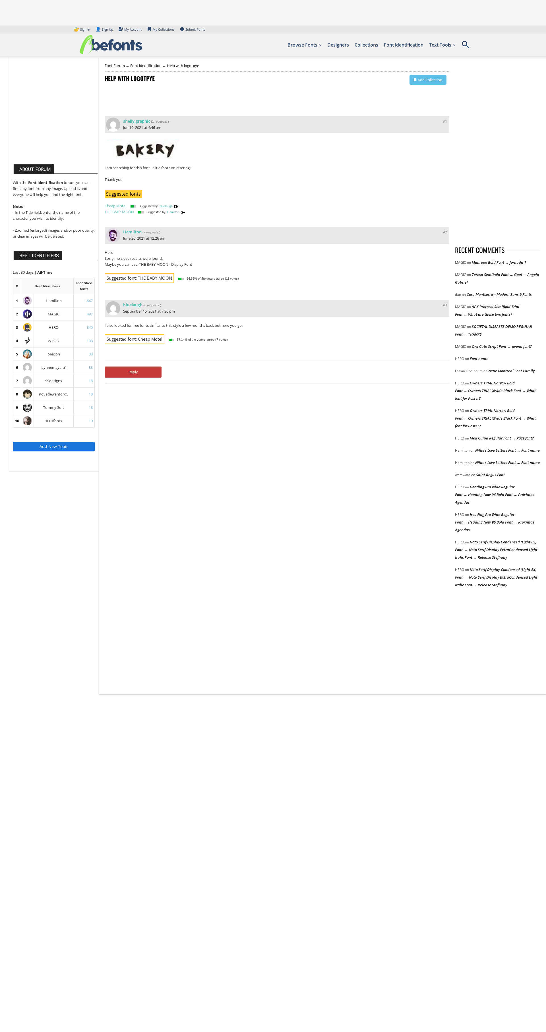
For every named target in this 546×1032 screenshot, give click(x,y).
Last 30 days (23, 272)
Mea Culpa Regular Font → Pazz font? (502, 438)
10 (17, 420)
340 (90, 327)
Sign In (82, 29)
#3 (445, 304)
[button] (465, 46)
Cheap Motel (115, 205)
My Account (133, 29)
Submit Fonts (195, 29)
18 (91, 380)
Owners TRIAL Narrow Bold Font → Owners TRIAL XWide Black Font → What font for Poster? (495, 390)
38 (91, 354)
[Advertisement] (55, 115)
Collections (366, 45)
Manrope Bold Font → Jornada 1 (499, 262)
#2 (445, 232)
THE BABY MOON (119, 211)
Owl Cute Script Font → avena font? (502, 346)
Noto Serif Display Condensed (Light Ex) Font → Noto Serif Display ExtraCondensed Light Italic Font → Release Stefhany (496, 549)
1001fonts (53, 420)
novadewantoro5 (53, 394)
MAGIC (53, 314)
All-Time (45, 272)
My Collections (163, 29)
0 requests (151, 305)
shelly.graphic (136, 121)
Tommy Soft (53, 407)
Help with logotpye (183, 65)
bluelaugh (166, 206)
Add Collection (430, 79)
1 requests (159, 121)
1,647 (88, 300)
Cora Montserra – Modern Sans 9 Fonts (499, 294)
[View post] (176, 206)
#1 (445, 121)
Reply (133, 371)
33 (91, 367)
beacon (53, 354)
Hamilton (54, 300)
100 (90, 340)
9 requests (151, 232)
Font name (479, 358)
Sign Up (104, 29)
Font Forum (115, 65)
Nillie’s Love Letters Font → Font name (507, 450)
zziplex (53, 340)
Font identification (403, 45)
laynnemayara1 (54, 367)
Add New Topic (54, 446)
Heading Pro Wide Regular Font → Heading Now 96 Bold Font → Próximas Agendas (494, 494)
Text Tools (440, 45)
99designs (53, 380)
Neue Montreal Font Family (511, 370)
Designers (338, 45)
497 (90, 314)
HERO (54, 327)
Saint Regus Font (490, 474)
